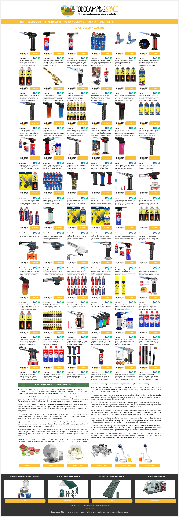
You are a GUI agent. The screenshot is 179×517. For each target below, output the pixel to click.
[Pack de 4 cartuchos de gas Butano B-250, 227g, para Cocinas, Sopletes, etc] (29, 216)
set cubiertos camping (53, 22)
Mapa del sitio (89, 509)
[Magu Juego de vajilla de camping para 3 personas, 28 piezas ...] (29, 453)
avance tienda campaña (155, 476)
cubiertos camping (34, 22)
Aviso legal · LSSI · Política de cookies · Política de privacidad (89, 505)
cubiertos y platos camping (74, 22)
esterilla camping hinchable (111, 476)
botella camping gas (107, 22)
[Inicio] (89, 15)
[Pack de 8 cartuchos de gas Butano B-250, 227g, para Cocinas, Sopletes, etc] (101, 285)
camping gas (92, 22)
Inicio (22, 22)
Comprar (35, 53)
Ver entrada (29, 465)
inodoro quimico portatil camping (24, 476)
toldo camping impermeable (68, 476)
